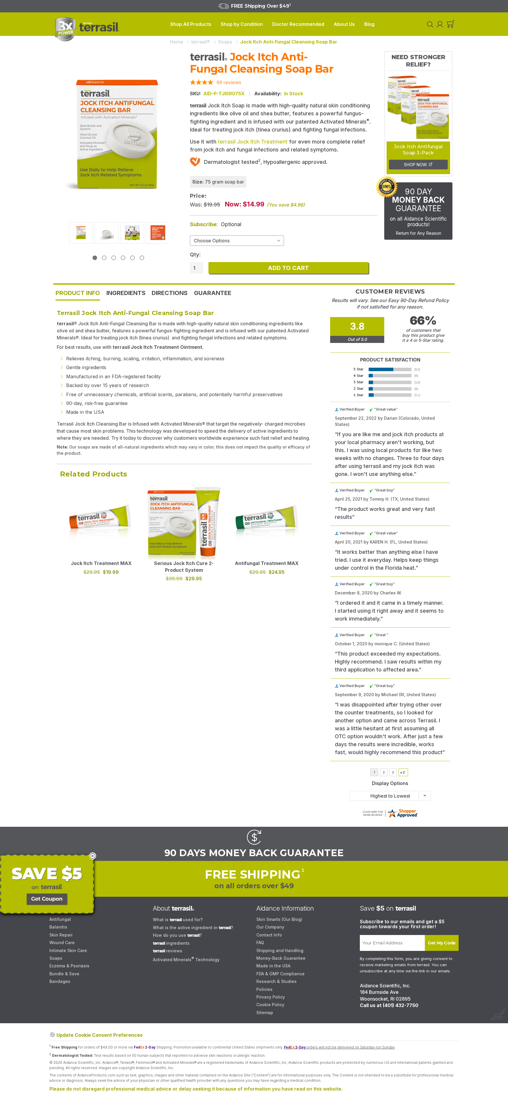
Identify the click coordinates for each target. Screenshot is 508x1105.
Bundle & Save (64, 973)
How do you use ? (177, 935)
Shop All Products (190, 24)
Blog (369, 24)
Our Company (270, 926)
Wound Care (62, 942)
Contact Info (269, 934)
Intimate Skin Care (68, 950)
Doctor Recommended (298, 24)
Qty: (195, 254)
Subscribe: (215, 224)
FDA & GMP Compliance (280, 973)
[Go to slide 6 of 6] (142, 258)
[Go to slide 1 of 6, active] (95, 258)
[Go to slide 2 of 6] (104, 258)
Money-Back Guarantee (280, 958)
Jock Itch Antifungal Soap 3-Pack (418, 150)
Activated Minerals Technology (186, 959)
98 (228, 82)
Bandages (59, 981)
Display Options (390, 783)
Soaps (55, 958)
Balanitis (58, 926)
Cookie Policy (270, 1004)
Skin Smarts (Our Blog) (279, 919)
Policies (264, 989)
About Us (344, 24)
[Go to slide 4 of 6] (123, 258)
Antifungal (60, 919)
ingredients (171, 943)
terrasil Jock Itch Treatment (253, 142)
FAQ (260, 942)
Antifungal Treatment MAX (267, 563)
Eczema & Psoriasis (69, 965)
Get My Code (442, 943)
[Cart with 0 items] (451, 24)
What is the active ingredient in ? (193, 927)
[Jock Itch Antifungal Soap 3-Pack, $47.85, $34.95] (418, 106)
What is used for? (178, 919)
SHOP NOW (416, 164)
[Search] (429, 24)
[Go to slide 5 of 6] (132, 258)
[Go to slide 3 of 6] (113, 258)
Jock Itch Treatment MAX (101, 563)
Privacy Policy (270, 996)
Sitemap (264, 1012)
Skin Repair (61, 934)
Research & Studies (276, 981)
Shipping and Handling (279, 950)
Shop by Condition (242, 24)
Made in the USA (273, 965)
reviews (167, 950)
